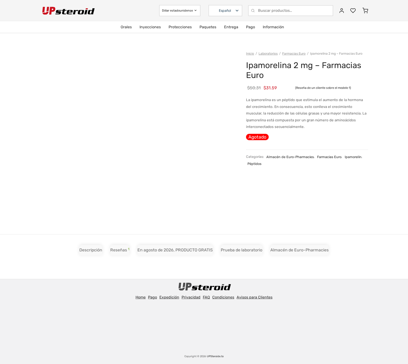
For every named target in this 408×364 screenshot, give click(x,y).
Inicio (250, 54)
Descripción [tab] (90, 250)
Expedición (169, 297)
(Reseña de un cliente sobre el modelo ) (323, 88)
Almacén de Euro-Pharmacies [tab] (299, 250)
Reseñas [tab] (119, 249)
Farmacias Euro (294, 54)
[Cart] (365, 10)
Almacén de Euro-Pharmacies (290, 157)
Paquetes (208, 27)
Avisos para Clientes (254, 297)
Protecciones (180, 27)
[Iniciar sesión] (341, 10)
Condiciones (223, 297)
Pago (250, 27)
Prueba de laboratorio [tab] (241, 250)
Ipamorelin (353, 157)
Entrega (231, 27)
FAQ (206, 297)
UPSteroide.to (215, 356)
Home (141, 297)
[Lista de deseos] (353, 10)
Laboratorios (268, 54)
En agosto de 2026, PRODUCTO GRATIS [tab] (175, 250)
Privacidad (191, 297)
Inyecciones (150, 27)
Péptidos (254, 164)
